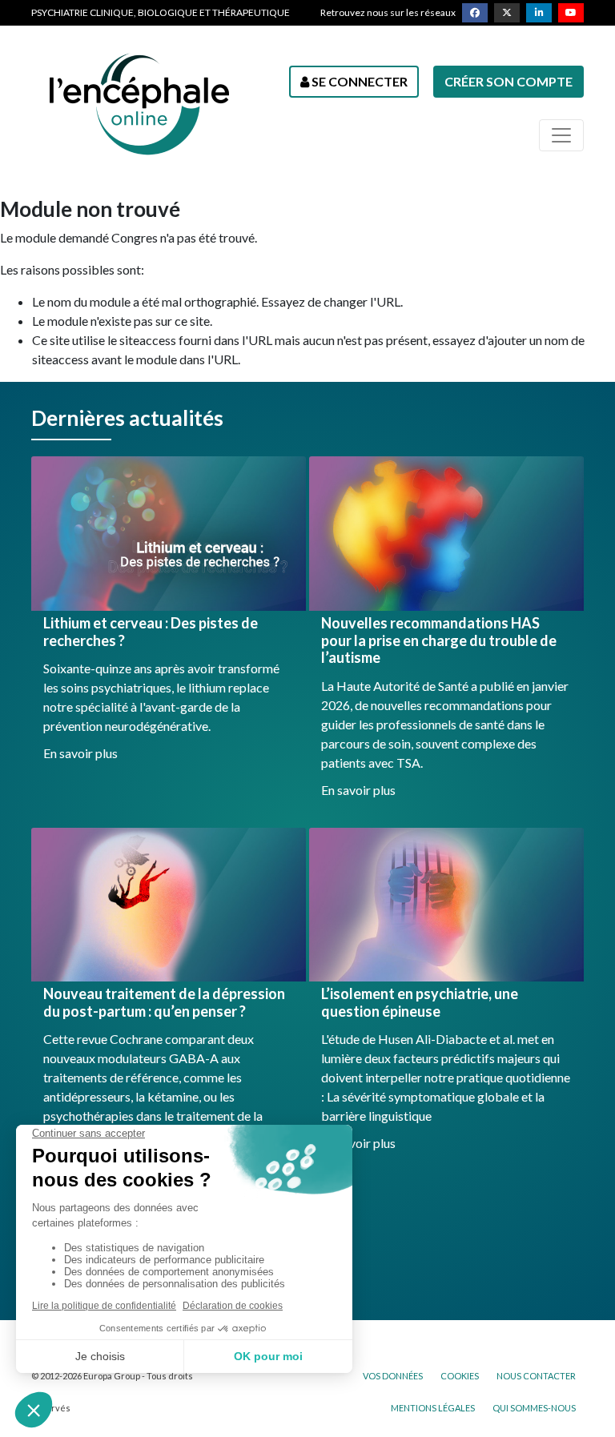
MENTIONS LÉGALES (433, 1408)
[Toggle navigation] (561, 135)
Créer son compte (508, 81)
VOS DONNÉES (393, 1376)
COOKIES (459, 1376)
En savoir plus (80, 753)
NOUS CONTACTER (536, 1376)
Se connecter (358, 81)
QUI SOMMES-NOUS (534, 1408)
